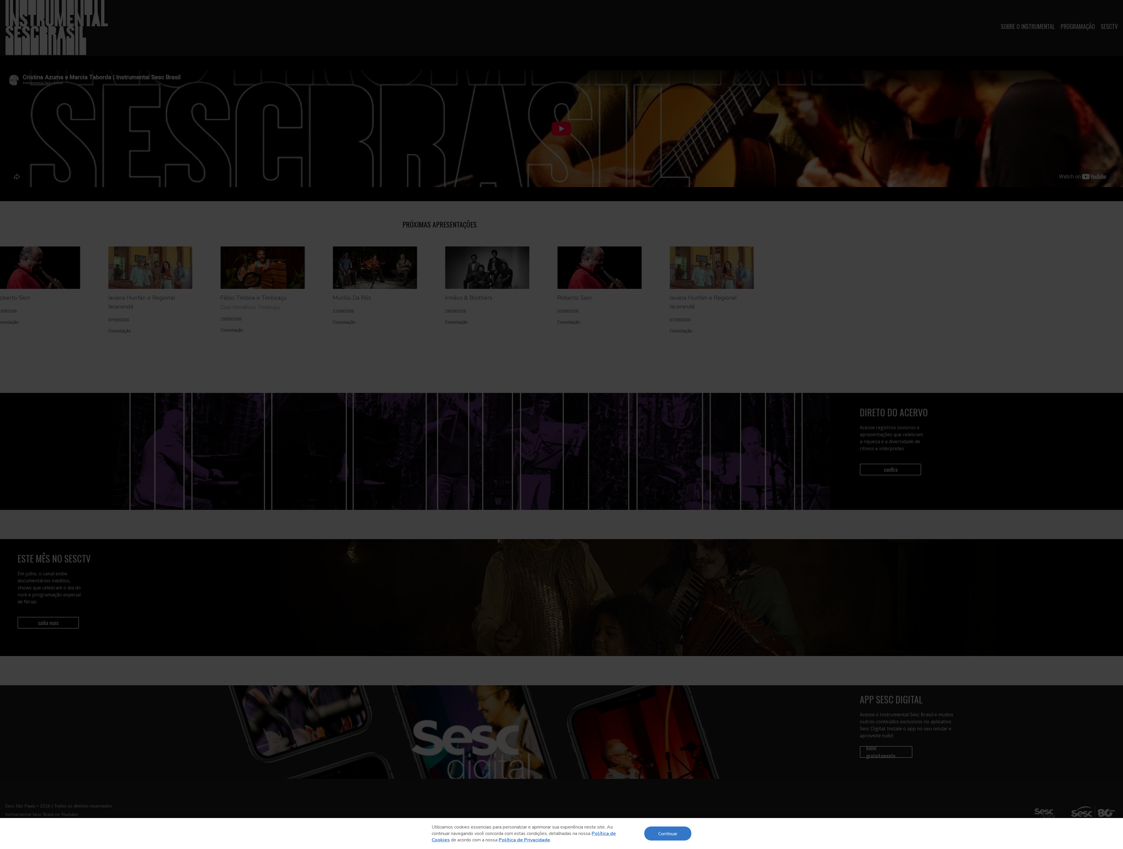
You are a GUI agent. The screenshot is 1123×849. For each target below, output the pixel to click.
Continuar (667, 833)
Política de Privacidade (524, 840)
